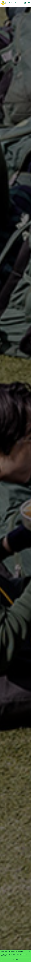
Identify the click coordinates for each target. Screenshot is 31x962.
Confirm (15, 959)
